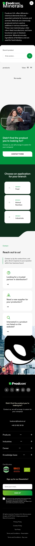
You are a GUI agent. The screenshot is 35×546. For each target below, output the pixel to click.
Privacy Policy (17, 522)
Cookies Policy (17, 526)
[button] (17, 278)
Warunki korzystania (9, 518)
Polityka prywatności (22, 516)
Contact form (17, 154)
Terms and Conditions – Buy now (17, 537)
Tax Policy (18, 529)
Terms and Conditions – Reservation (17, 533)
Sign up (17, 493)
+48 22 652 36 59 (17, 425)
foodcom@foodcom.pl (17, 421)
